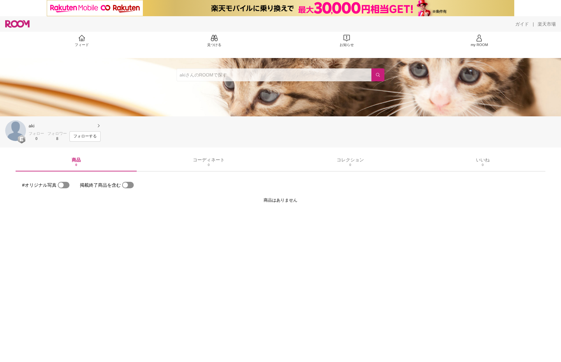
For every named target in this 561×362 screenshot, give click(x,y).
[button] (15, 130)
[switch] (63, 185)
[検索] (377, 74)
